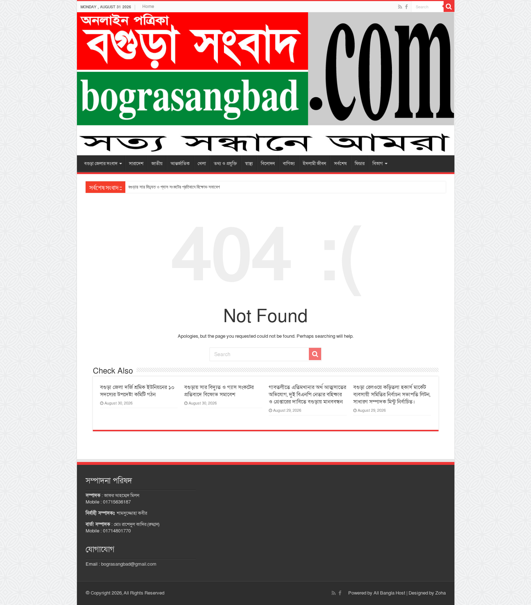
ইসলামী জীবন (314, 163)
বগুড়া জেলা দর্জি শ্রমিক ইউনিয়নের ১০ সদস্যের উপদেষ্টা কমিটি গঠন (137, 391)
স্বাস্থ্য (249, 163)
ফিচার (359, 163)
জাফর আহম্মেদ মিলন (121, 495)
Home (148, 6)
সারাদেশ (136, 163)
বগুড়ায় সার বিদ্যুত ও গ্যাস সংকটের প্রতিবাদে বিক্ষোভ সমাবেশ (174, 187)
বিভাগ (377, 163)
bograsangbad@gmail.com (128, 564)
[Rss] (400, 7)
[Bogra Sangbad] (265, 83)
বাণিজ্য (289, 163)
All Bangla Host (389, 593)
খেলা (202, 163)
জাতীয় (157, 163)
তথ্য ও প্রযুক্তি (225, 163)
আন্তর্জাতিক (180, 163)
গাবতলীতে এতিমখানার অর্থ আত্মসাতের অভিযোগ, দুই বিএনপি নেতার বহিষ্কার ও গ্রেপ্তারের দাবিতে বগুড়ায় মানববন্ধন (307, 394)
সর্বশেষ (340, 163)
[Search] (449, 6)
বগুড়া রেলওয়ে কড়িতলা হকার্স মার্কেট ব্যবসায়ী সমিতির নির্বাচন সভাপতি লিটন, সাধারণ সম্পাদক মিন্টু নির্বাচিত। (391, 394)
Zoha (440, 593)
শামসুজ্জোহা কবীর (132, 513)
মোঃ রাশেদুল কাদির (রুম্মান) (136, 524)
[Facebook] (406, 7)
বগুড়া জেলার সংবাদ (100, 163)
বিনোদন (268, 163)
